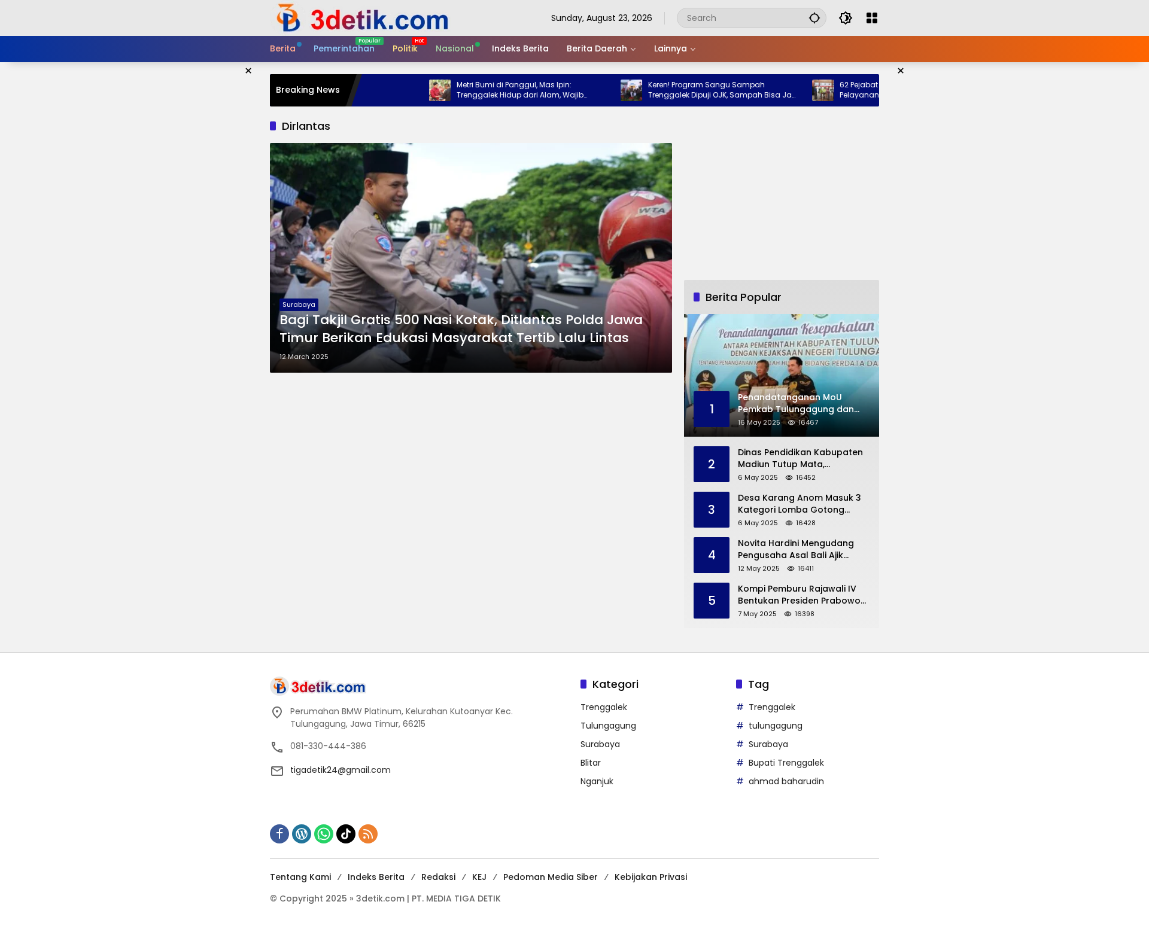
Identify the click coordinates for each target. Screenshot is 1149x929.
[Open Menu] (872, 18)
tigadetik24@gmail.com (340, 770)
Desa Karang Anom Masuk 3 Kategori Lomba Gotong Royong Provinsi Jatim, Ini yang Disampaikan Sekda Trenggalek (799, 504)
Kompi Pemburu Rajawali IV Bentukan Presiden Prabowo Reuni (799, 595)
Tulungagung (608, 726)
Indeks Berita (376, 877)
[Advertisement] (781, 193)
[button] (814, 18)
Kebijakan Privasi (651, 877)
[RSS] (368, 833)
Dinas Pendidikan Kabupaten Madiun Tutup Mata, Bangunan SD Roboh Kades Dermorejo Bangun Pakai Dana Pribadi (800, 458)
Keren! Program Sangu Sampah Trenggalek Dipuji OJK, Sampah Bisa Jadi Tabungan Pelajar (696, 90)
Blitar (590, 763)
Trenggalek (603, 707)
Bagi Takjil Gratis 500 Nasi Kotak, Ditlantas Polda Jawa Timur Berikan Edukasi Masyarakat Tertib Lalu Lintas (461, 329)
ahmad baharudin (786, 781)
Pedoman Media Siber (550, 877)
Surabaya (298, 304)
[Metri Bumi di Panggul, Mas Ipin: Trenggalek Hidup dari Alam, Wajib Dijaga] (412, 90)
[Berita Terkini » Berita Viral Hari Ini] (360, 17)
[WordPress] (301, 833)
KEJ (479, 877)
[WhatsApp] (323, 833)
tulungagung (776, 726)
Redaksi (438, 877)
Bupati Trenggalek (786, 763)
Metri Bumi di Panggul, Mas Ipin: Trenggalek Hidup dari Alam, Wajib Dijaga (492, 90)
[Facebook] (279, 833)
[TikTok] (345, 833)
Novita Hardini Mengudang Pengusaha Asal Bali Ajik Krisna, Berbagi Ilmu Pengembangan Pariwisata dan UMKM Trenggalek (797, 549)
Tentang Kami (300, 877)
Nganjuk (596, 781)
